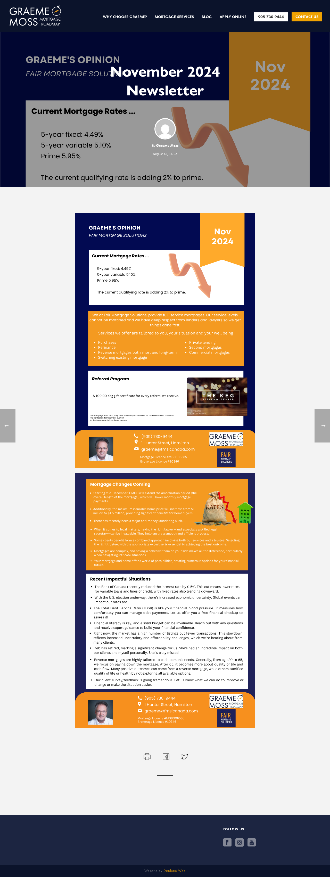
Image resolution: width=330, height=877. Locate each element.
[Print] (146, 756)
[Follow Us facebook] (227, 842)
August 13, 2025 (165, 153)
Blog (207, 16)
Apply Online (233, 16)
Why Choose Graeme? (125, 16)
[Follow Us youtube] (252, 842)
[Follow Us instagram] (239, 842)
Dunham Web (174, 870)
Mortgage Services (174, 16)
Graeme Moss (167, 145)
